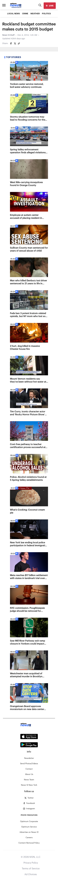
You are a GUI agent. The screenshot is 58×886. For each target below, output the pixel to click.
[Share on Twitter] (15, 43)
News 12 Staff (8, 35)
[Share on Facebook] (11, 43)
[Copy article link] (19, 43)
